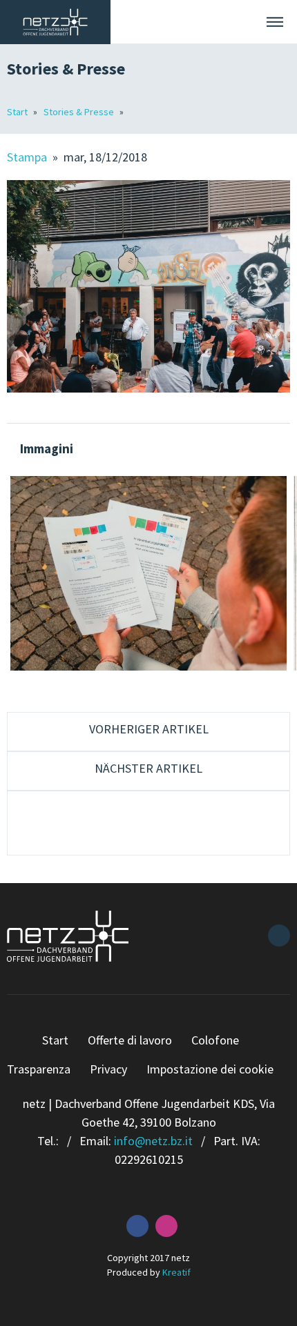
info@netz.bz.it (153, 1141)
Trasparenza (38, 1069)
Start (18, 112)
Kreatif (176, 1272)
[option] (148, 573)
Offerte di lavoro (130, 1040)
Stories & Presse (80, 112)
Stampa (28, 157)
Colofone (215, 1040)
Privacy (108, 1069)
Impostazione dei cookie (210, 1069)
